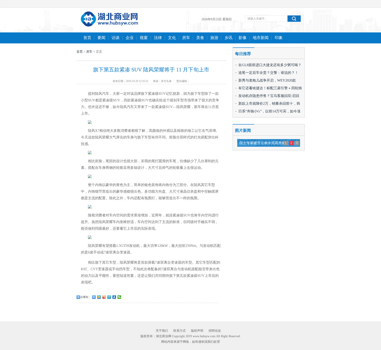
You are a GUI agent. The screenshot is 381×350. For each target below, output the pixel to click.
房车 (186, 37)
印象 (279, 37)
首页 (87, 37)
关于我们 (162, 330)
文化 (172, 37)
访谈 (116, 37)
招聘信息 (215, 330)
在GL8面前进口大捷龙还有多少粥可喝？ (269, 65)
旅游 (214, 37)
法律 (158, 37)
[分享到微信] (119, 297)
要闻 (101, 37)
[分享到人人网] (114, 297)
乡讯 (228, 37)
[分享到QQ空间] (99, 297)
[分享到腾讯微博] (109, 297)
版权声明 (197, 330)
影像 (243, 37)
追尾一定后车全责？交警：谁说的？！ (268, 72)
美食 (200, 37)
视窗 (144, 37)
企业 (130, 37)
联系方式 (179, 330)
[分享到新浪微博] (104, 297)
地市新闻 (261, 37)
